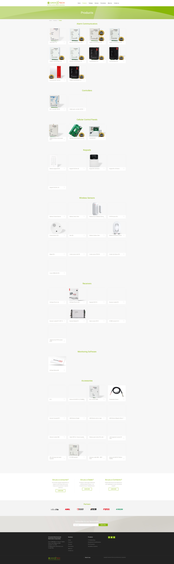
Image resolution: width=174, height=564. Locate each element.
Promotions (103, 3)
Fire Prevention (91, 544)
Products (85, 3)
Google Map (51, 548)
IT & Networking (91, 540)
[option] (54, 509)
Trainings (91, 3)
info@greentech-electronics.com (55, 546)
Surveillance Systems (93, 546)
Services (96, 3)
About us (110, 3)
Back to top (87, 557)
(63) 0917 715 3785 (52, 544)
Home (79, 3)
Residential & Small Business (94, 542)
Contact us (116, 3)
